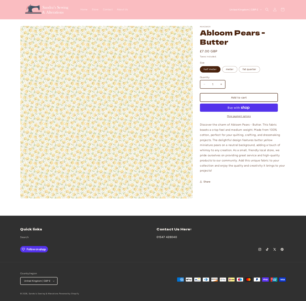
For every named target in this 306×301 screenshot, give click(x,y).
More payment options (239, 116)
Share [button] (207, 181)
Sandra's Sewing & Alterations (43, 293)
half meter (210, 69)
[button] (267, 9)
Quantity (204, 77)
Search (24, 237)
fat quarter (249, 69)
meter (230, 69)
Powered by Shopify (69, 293)
